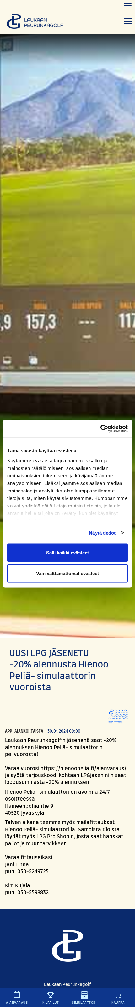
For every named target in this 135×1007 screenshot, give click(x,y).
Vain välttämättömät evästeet (67, 573)
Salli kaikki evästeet (67, 552)
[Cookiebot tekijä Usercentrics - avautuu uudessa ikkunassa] (100, 428)
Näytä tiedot (102, 532)
